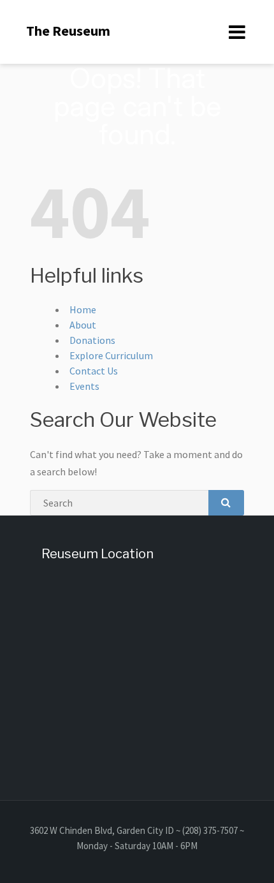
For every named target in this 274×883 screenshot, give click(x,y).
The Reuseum (68, 31)
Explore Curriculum (111, 355)
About (82, 324)
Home (82, 309)
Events (84, 386)
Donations (92, 340)
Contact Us (93, 370)
